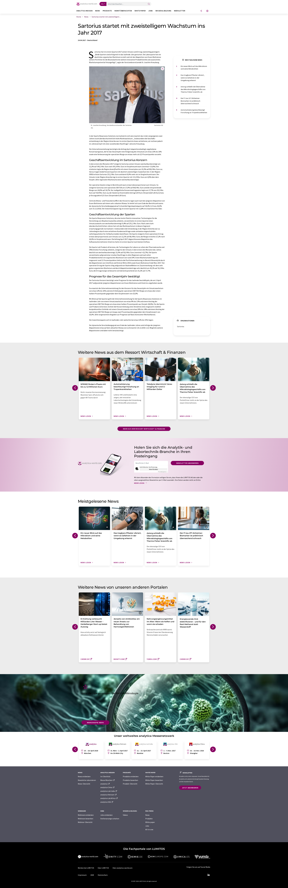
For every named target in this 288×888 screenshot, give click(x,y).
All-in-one (149, 829)
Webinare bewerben (85, 818)
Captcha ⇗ (162, 471)
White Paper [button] (140, 11)
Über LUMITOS (103, 868)
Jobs (147, 826)
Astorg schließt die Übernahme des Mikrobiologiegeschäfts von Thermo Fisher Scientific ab (193, 89)
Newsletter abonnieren (187, 463)
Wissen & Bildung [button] (163, 11)
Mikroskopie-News (95, 722)
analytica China (106, 787)
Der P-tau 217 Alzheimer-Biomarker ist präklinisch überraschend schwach (190, 101)
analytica (104, 784)
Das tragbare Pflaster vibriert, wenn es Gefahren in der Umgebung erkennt (192, 77)
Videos (125, 815)
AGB (92, 875)
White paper (150, 822)
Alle (102, 4)
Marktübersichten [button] (123, 11)
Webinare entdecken (86, 815)
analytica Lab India (107, 791)
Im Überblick (105, 776)
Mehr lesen (139, 483)
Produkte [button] (107, 11)
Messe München (106, 780)
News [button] (97, 11)
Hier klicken (153, 469)
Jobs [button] (150, 11)
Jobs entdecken (106, 815)
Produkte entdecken (130, 776)
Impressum (82, 875)
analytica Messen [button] (84, 11)
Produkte (149, 818)
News (147, 815)
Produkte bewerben (130, 780)
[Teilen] (201, 11)
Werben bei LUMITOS (86, 868)
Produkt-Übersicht (130, 784)
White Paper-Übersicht (154, 784)
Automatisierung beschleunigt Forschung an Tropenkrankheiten (194, 111)
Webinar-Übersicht (85, 822)
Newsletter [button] (179, 11)
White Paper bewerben (154, 780)
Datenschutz (103, 875)
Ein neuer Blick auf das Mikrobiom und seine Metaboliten (194, 67)
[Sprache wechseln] (207, 11)
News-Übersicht (84, 784)
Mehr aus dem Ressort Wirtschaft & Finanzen (144, 429)
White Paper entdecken (154, 776)
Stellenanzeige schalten (109, 818)
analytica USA (105, 802)
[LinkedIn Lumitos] (208, 875)
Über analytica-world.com (122, 868)
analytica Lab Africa (108, 798)
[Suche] (148, 4)
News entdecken (84, 776)
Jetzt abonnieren (190, 788)
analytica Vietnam (107, 795)
